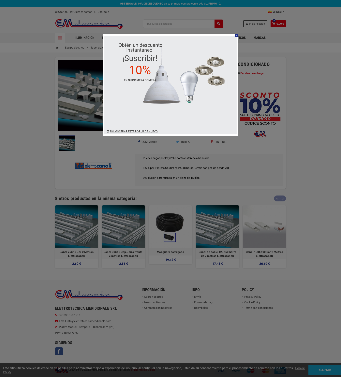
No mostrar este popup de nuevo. (134, 131)
